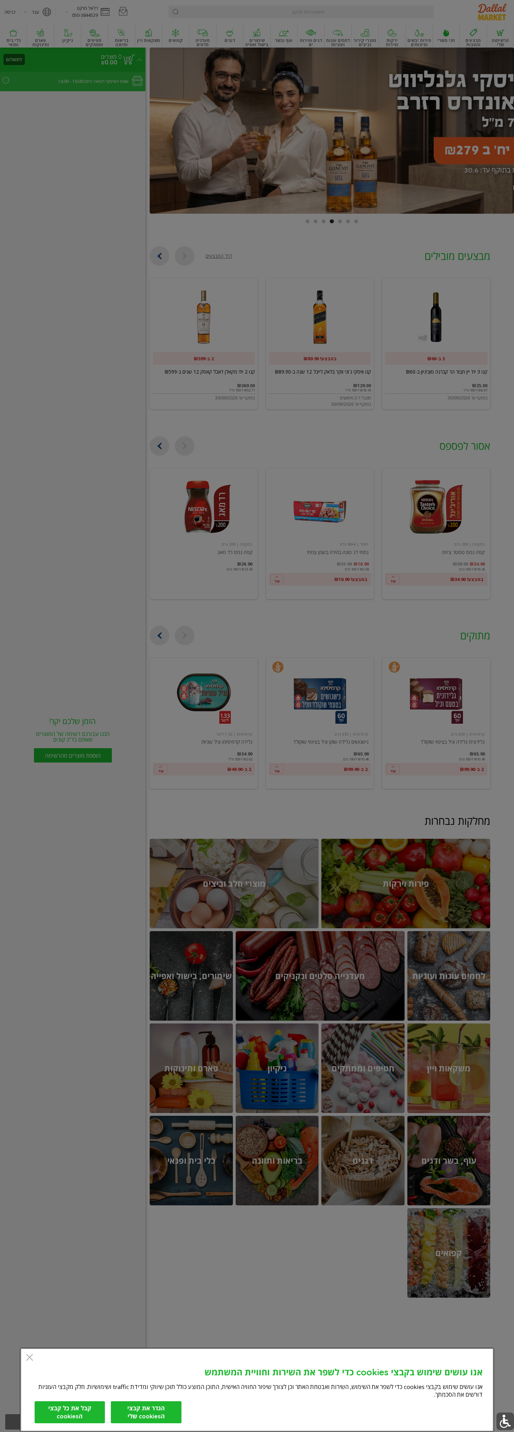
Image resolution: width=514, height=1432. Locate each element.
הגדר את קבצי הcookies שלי (146, 1412)
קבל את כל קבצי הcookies (69, 1412)
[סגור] (29, 1358)
